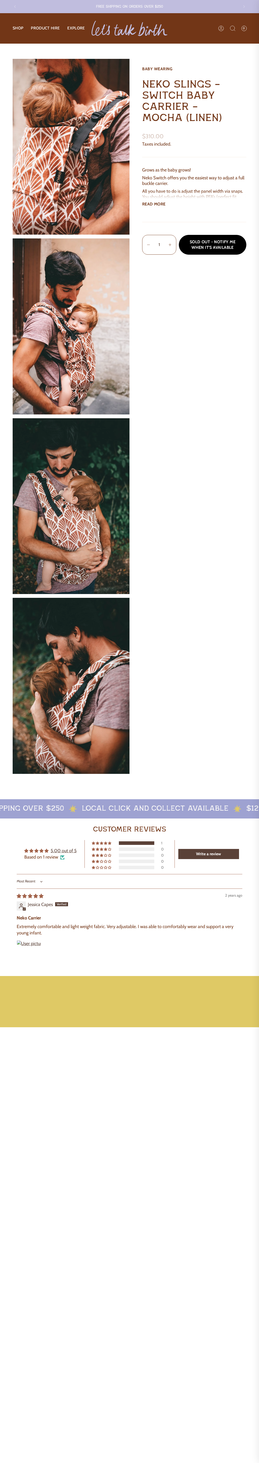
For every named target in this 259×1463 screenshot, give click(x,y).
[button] (18, 28)
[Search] (233, 28)
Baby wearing (157, 68)
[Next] (244, 6)
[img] (30, 896)
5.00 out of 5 (64, 851)
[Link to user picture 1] (29, 952)
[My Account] (221, 28)
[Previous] (15, 6)
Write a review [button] (208, 853)
